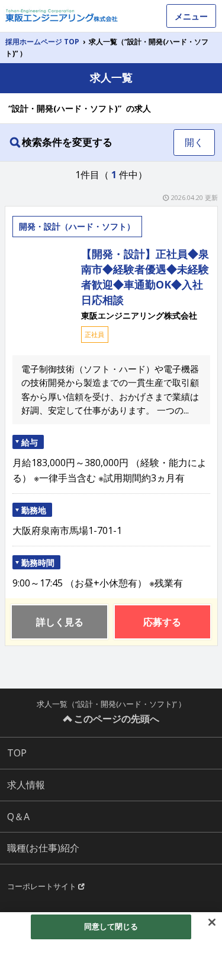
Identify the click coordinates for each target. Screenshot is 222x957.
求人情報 (26, 784)
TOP (17, 752)
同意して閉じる (111, 926)
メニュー (191, 16)
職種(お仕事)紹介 (43, 847)
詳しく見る (59, 621)
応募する (162, 621)
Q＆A (18, 816)
